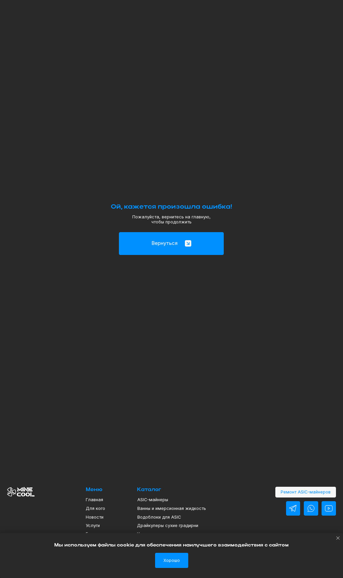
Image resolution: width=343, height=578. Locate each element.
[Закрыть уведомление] (338, 538)
